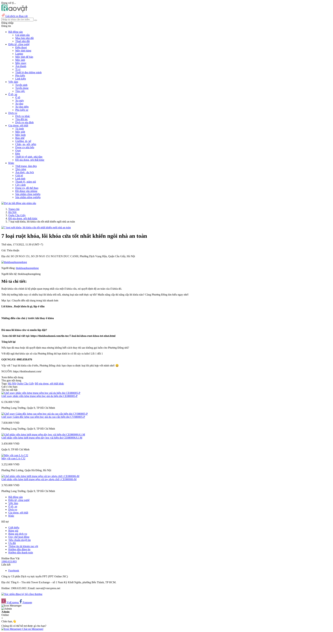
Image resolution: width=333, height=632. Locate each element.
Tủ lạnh (19, 128)
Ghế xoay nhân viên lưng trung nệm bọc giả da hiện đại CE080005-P (39, 396)
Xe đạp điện (22, 106)
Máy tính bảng (23, 50)
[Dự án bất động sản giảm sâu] (18, 203)
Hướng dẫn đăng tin (19, 549)
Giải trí (19, 175)
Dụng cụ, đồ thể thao (26, 187)
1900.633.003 (9, 561)
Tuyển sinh (21, 84)
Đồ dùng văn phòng (26, 191)
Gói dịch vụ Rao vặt (16, 16)
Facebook (13, 570)
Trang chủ (13, 209)
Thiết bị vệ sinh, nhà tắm (28, 156)
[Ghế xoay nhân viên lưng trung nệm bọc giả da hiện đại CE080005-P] (40, 392)
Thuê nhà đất (22, 41)
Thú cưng (20, 169)
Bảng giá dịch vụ (17, 533)
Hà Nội (12, 212)
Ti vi (17, 69)
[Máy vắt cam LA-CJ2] (14, 455)
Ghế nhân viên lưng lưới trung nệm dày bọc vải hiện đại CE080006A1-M (41, 437)
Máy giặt (20, 131)
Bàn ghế (19, 137)
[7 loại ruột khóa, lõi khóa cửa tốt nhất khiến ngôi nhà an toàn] (36, 227)
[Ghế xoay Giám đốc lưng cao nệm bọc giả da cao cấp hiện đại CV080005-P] (44, 413)
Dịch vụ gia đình (24, 122)
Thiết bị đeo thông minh (28, 72)
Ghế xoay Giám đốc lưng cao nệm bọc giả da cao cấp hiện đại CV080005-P (43, 416)
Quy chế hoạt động (18, 536)
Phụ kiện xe (21, 109)
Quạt (18, 150)
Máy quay (20, 63)
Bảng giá (13, 530)
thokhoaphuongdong (27, 268)
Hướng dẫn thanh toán (20, 552)
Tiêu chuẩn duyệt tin (19, 540)
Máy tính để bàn (24, 56)
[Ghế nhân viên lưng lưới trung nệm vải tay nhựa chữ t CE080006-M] (40, 476)
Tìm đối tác (21, 119)
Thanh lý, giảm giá (25, 181)
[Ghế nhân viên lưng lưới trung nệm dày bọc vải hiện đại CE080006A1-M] (43, 434)
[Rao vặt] (14, 11)
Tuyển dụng (21, 88)
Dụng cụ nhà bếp (24, 147)
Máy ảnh (20, 59)
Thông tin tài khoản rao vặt (23, 546)
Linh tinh (20, 178)
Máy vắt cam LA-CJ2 (13, 458)
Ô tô (17, 97)
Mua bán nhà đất (24, 38)
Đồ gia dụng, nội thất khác (29, 159)
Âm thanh (20, 66)
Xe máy (19, 100)
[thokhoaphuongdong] (14, 262)
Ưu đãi (12, 543)
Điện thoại (21, 47)
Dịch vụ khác (22, 116)
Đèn (17, 153)
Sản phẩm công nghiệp (27, 194)
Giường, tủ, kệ (23, 141)
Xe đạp (19, 103)
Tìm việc (20, 91)
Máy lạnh (20, 134)
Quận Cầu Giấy (17, 215)
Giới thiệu (13, 527)
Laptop (19, 53)
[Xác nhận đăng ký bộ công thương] (21, 594)
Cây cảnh (20, 184)
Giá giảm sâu (22, 34)
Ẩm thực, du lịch (24, 172)
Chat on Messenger (32, 628)
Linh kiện (20, 78)
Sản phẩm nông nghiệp (28, 197)
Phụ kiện (20, 75)
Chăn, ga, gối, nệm (25, 144)
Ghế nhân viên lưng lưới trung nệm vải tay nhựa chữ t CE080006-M (38, 479)
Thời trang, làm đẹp (26, 166)
